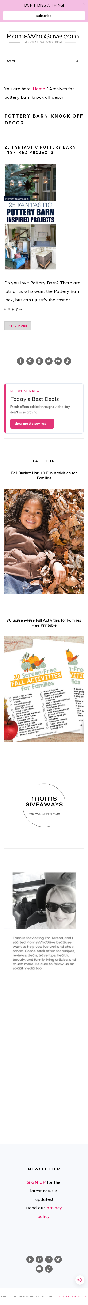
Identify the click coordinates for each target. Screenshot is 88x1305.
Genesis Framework (71, 1296)
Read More (18, 325)
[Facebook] (20, 361)
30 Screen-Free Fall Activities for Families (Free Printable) (44, 622)
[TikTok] (67, 361)
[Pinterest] (30, 361)
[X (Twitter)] (49, 361)
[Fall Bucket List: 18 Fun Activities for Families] (44, 543)
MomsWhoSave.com (43, 37)
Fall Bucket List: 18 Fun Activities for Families (44, 475)
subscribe (44, 15)
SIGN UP (36, 1182)
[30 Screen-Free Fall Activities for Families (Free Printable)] (44, 690)
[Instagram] (39, 361)
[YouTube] (58, 361)
